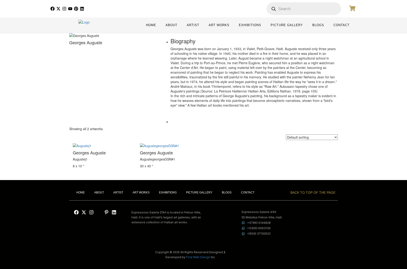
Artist (193, 25)
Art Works (219, 25)
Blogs (318, 25)
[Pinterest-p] (106, 212)
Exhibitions (250, 25)
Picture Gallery (287, 25)
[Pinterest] (76, 9)
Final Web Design (198, 257)
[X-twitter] (58, 9)
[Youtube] (70, 9)
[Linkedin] (82, 9)
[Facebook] (52, 9)
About (171, 25)
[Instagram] (64, 9)
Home (151, 25)
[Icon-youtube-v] (99, 212)
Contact (342, 25)
